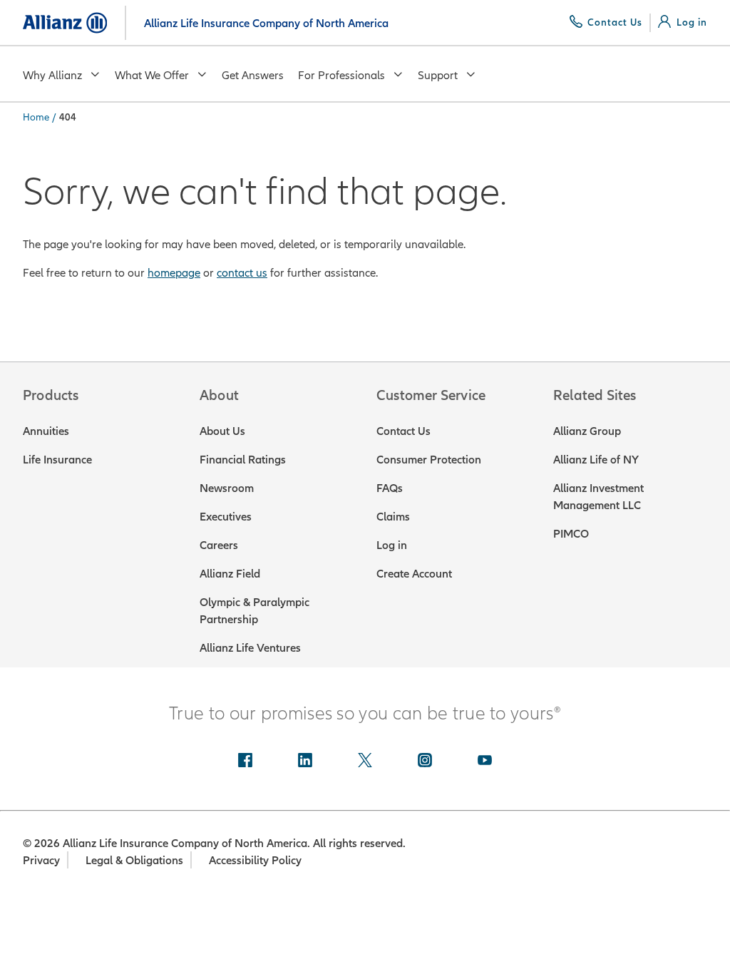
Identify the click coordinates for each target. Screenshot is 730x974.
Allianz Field (230, 573)
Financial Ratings (243, 459)
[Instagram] (425, 761)
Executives (226, 516)
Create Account (414, 573)
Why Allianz (52, 74)
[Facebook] (245, 761)
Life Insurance (57, 459)
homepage (174, 272)
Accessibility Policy (255, 859)
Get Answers (253, 74)
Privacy (41, 859)
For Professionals (341, 74)
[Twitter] (365, 761)
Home (36, 117)
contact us (242, 272)
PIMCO (571, 533)
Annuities (46, 430)
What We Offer (152, 74)
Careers (219, 544)
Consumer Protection (428, 459)
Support (438, 74)
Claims (393, 516)
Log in (391, 544)
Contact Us (403, 430)
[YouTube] (485, 761)
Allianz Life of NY (596, 459)
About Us (222, 430)
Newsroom (227, 487)
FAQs (389, 487)
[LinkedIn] (305, 761)
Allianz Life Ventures (250, 647)
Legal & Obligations (134, 859)
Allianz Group (587, 430)
